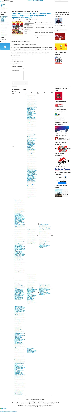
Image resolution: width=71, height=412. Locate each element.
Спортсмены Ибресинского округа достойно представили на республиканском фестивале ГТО (20, 212)
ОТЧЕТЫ (2, 19)
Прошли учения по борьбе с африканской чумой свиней (19, 355)
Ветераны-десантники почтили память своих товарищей (20, 244)
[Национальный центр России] (58, 95)
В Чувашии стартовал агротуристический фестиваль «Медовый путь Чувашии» (31, 302)
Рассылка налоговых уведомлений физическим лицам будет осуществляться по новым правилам (32, 107)
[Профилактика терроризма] (63, 160)
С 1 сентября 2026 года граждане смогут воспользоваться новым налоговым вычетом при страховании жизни (19, 297)
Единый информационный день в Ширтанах (19, 350)
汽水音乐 (1, 411)
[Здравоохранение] (59, 105)
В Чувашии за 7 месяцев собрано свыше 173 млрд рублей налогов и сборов (19, 200)
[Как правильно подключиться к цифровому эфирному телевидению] (62, 129)
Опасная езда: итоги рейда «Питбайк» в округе (31, 124)
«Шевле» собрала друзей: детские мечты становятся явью (31, 126)
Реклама (2, 5)
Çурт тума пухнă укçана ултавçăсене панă (31, 141)
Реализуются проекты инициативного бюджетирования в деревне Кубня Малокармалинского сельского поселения (31, 350)
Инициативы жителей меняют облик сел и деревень (20, 247)
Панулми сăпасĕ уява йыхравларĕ (18, 330)
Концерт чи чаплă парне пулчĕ (20, 248)
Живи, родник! (17, 323)
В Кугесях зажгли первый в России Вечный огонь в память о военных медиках (44, 293)
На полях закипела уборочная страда (30, 129)
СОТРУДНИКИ (3, 17)
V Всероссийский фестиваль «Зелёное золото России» (32, 171)
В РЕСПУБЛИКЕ (4, 31)
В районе (17, 19)
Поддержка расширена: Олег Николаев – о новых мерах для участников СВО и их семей (20, 383)
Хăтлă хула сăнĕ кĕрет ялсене (20, 335)
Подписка (3, 6)
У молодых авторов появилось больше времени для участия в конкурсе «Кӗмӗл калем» (31, 296)
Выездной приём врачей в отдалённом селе (19, 260)
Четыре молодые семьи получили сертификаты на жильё (31, 164)
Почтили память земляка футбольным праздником (31, 118)
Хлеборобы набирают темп (19, 272)
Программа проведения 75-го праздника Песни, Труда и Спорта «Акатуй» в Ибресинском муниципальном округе (32, 15)
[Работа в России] (63, 169)
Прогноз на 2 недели (10, 1)
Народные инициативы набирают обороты (31, 155)
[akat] (23, 28)
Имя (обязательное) (15, 70)
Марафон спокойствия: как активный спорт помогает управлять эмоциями (19, 391)
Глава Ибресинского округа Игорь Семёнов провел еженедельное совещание (31, 236)
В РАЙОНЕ (3, 32)
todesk (14, 411)
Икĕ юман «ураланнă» (31, 142)
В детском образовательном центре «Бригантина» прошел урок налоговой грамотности (20, 203)
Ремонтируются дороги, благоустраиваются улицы (19, 343)
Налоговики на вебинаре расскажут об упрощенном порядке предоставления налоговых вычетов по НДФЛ (19, 207)
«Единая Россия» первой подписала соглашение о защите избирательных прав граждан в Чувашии (32, 174)
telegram (11, 411)
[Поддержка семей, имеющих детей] (57, 114)
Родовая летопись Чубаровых (30, 116)
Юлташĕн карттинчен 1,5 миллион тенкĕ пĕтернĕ (31, 144)
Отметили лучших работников (20, 346)
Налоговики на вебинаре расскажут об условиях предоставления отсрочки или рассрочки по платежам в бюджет (20, 367)
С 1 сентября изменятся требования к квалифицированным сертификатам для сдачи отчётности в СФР (31, 97)
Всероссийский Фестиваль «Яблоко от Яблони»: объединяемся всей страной (19, 293)
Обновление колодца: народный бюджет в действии (20, 319)
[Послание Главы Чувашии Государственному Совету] (60, 36)
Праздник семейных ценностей (20, 317)
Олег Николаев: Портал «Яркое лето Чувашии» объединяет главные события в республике (31, 186)
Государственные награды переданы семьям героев (31, 161)
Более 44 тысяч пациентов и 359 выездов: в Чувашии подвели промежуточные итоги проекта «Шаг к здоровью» (32, 291)
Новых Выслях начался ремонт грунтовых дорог (20, 263)
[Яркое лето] (61, 46)
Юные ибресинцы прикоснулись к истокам (19, 258)
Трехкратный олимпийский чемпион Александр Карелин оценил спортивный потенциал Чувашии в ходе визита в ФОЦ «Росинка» (32, 241)
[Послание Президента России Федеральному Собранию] (58, 21)
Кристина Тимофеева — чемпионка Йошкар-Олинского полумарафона (44, 241)
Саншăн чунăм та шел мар (31, 133)
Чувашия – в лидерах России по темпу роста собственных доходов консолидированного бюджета (20, 380)
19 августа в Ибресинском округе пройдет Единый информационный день (19, 290)
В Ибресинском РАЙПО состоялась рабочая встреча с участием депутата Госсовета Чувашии (20, 280)
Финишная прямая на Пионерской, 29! (30, 153)
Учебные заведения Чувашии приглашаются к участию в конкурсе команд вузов (20, 219)
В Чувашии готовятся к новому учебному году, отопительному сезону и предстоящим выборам (31, 233)
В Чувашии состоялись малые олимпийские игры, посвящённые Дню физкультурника (20, 231)
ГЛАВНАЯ (3, 4)
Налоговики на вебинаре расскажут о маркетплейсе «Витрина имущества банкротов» (31, 182)
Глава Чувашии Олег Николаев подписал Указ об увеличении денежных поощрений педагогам (45, 285)
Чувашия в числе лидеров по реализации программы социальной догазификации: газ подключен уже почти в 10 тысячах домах (44, 289)
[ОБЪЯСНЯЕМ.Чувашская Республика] (61, 179)
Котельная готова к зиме (19, 261)
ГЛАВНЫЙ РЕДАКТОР (5, 16)
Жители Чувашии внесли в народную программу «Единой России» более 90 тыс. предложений (31, 178)
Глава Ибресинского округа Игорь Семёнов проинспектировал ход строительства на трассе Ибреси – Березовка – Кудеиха (20, 372)
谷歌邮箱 (8, 411)
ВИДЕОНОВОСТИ (4, 34)
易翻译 (16, 411)
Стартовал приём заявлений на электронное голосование (20, 267)
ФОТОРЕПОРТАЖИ (4, 33)
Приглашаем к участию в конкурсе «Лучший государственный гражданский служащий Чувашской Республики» (44, 245)
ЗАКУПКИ (3, 20)
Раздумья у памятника (18, 245)
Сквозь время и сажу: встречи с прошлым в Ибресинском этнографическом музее (20, 376)
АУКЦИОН (3, 21)
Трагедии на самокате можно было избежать (20, 239)
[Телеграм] (5, 46)
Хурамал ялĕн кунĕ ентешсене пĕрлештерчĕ (31, 149)
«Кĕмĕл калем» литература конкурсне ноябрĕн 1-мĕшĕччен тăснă (19, 327)
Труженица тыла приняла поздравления (31, 114)
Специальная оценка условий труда (5, 25)
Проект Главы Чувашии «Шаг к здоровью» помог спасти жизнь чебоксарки (20, 222)
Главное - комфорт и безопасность (18, 265)
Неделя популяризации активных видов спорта (19, 394)
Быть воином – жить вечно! (19, 253)
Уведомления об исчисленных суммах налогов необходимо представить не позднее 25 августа (20, 363)
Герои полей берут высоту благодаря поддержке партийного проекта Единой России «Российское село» (31, 190)
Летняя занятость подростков (32, 101)
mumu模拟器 (5, 411)
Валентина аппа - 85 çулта (31, 134)
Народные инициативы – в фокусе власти (19, 345)
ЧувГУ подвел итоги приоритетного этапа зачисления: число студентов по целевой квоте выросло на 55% (32, 195)
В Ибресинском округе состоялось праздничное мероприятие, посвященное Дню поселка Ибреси (19, 216)
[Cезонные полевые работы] (61, 192)
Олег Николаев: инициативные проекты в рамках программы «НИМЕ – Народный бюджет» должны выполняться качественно (20, 226)
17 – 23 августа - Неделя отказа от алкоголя (31, 299)
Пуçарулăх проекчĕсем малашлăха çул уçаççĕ (18, 252)
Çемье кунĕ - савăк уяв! (31, 135)
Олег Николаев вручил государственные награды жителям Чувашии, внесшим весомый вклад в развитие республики (44, 237)
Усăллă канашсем (30, 145)
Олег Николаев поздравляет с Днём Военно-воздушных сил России (31, 229)
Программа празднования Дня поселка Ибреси (20, 270)
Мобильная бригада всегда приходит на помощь (19, 256)
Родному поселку (17, 268)
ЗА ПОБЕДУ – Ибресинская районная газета (35, 0)
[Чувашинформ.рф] (62, 138)
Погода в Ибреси (6, 0)
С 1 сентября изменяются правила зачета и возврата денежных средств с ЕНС (31, 275)
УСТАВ (2, 18)
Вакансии (3, 9)
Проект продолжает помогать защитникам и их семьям (32, 169)
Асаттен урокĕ (17, 324)
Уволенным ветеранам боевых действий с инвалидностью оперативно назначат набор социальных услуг (20, 315)
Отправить (14, 85)
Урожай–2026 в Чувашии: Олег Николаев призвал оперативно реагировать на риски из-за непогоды (31, 279)
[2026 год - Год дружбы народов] (58, 59)
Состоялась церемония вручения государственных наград (19, 352)
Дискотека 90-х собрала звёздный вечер (31, 112)
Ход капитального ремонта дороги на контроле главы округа (31, 158)
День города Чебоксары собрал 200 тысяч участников (20, 360)
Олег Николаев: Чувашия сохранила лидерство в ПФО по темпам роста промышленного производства (20, 387)
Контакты (2, 7)
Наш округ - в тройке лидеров (20, 254)
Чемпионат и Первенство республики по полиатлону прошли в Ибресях (19, 321)
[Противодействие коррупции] (63, 148)
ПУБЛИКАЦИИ (3, 35)
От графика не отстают (31, 156)
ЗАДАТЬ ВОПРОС (4, 8)
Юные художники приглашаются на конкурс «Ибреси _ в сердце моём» (31, 103)
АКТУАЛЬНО (3, 29)
